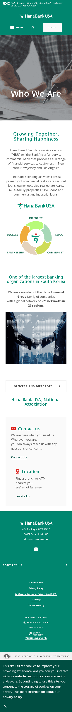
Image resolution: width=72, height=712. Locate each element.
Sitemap (36, 599)
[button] (36, 386)
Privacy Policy (36, 588)
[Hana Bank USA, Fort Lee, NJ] (36, 16)
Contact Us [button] (12, 565)
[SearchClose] (33, 27)
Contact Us (19, 457)
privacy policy (12, 697)
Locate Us (23, 496)
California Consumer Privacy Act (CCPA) (36, 593)
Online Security (36, 605)
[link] (36, 635)
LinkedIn (36, 549)
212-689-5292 (40, 539)
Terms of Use (36, 582)
